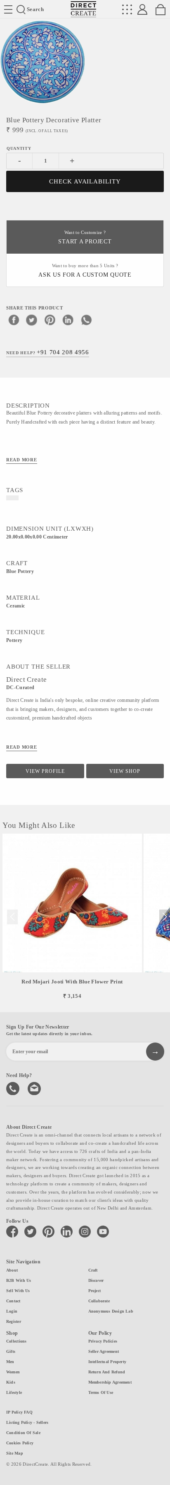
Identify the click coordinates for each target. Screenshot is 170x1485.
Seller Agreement (103, 1351)
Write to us (35, 1087)
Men (10, 1361)
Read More (21, 459)
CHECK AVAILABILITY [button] (85, 181)
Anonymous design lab (110, 1311)
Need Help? (47, 352)
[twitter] (31, 319)
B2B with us (18, 1280)
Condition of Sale (23, 1432)
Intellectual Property (107, 1361)
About (12, 1270)
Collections (16, 1341)
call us (13, 1087)
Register (13, 1321)
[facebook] (13, 319)
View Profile (45, 771)
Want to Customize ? (84, 237)
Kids (10, 1382)
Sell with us (18, 1290)
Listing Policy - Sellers (27, 1422)
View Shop (124, 771)
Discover (96, 1280)
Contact (13, 1301)
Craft (93, 1270)
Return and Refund (106, 1372)
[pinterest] (49, 319)
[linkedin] (68, 319)
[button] (164, 917)
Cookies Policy (19, 1443)
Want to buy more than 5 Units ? (85, 271)
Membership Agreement (110, 1382)
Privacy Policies (103, 1341)
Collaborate (99, 1301)
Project (94, 1290)
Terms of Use (100, 1392)
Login (11, 1311)
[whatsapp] (86, 319)
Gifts (10, 1351)
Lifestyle (14, 1392)
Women (13, 1372)
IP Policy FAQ (19, 1412)
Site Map (14, 1453)
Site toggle (8, 9)
